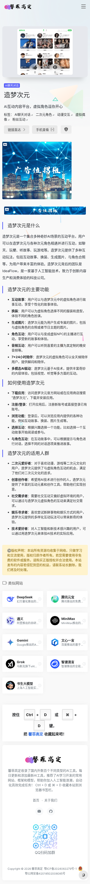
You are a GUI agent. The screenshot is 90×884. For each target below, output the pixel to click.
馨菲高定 (37, 868)
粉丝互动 (18, 119)
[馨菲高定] (19, 7)
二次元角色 (44, 114)
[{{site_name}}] (45, 761)
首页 (36, 800)
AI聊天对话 (12, 85)
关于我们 (50, 800)
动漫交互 (63, 114)
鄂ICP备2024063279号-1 (60, 868)
